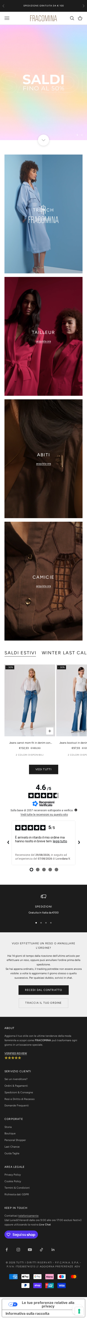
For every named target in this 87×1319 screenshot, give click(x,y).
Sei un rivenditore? (15, 1079)
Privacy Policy (12, 1174)
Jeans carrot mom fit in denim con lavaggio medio (29, 743)
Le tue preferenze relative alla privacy (48, 1304)
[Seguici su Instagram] (18, 1249)
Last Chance (12, 1146)
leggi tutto (60, 841)
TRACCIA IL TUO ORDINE (43, 1002)
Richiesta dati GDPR (16, 1194)
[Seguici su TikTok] (41, 1249)
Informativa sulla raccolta (27, 1313)
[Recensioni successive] (79, 843)
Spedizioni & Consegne (18, 1092)
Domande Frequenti (16, 1105)
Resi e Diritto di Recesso (19, 1099)
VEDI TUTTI (43, 769)
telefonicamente (28, 1215)
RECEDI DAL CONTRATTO (43, 990)
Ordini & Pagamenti (16, 1085)
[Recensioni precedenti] (8, 843)
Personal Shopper (15, 1140)
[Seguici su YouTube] (30, 1249)
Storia (8, 1127)
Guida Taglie (11, 1153)
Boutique (10, 1133)
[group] (43, 82)
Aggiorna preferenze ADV (60, 1266)
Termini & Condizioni (17, 1187)
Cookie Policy (12, 1181)
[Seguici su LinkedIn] (53, 1249)
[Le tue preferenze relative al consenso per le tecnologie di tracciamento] (79, 1311)
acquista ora (43, 218)
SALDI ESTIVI (20, 652)
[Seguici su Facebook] (6, 1249)
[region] (43, 82)
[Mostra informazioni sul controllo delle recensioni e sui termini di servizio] (76, 810)
